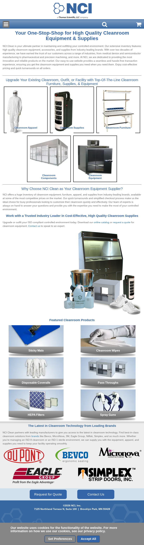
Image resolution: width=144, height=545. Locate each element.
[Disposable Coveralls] (36, 361)
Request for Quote (48, 494)
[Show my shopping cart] (138, 24)
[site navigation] (6, 24)
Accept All (88, 539)
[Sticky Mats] (36, 329)
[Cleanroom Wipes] (108, 329)
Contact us (34, 226)
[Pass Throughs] (108, 361)
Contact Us (95, 494)
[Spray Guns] (108, 393)
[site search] (104, 24)
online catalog (101, 222)
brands (35, 436)
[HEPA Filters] (36, 393)
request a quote (121, 222)
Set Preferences (60, 539)
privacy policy (94, 531)
